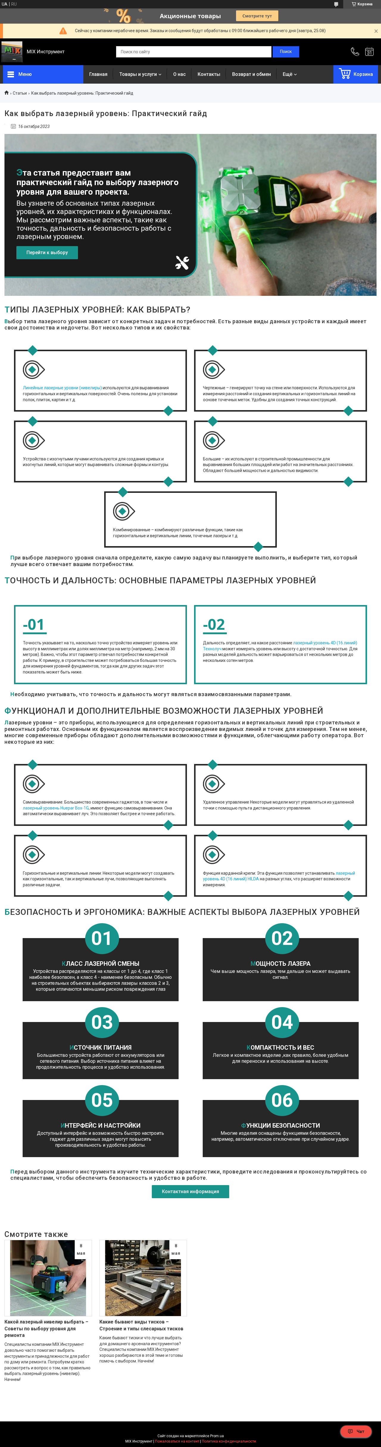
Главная (98, 74)
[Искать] (286, 51)
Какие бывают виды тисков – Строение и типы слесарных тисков (141, 1325)
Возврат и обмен (251, 74)
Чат (360, 1431)
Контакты (209, 74)
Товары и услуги (138, 74)
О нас (179, 74)
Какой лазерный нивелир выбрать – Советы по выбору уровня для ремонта (46, 1328)
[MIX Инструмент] (11, 51)
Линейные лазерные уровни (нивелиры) (62, 387)
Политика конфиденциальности (229, 1441)
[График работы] (369, 52)
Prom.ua (217, 1436)
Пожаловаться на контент (177, 1441)
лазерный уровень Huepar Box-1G (56, 808)
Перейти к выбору (47, 252)
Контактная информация (190, 1191)
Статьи (20, 93)
